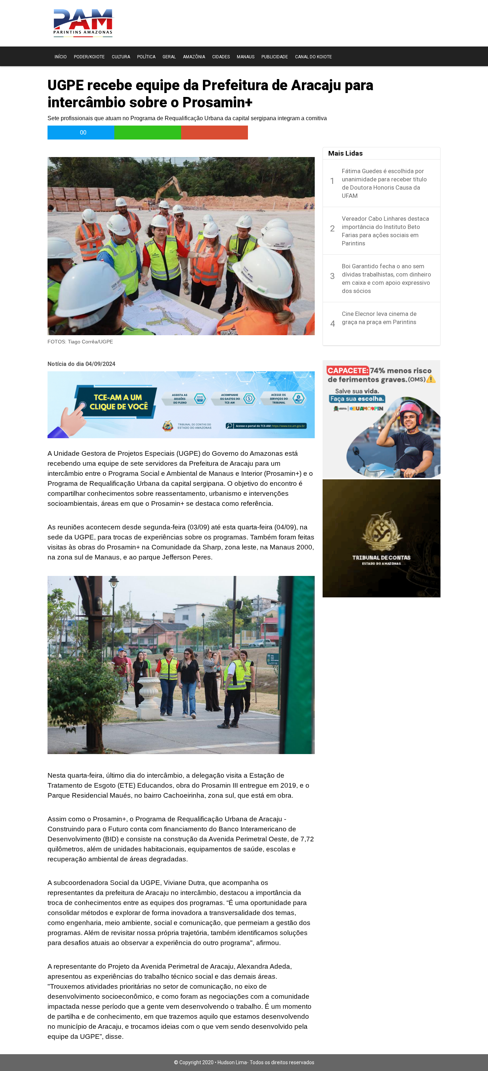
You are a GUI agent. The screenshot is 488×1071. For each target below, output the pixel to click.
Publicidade (275, 56)
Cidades (221, 56)
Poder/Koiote (89, 56)
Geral (169, 56)
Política (146, 56)
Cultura (121, 56)
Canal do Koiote (313, 56)
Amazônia (194, 56)
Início (61, 56)
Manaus (245, 56)
